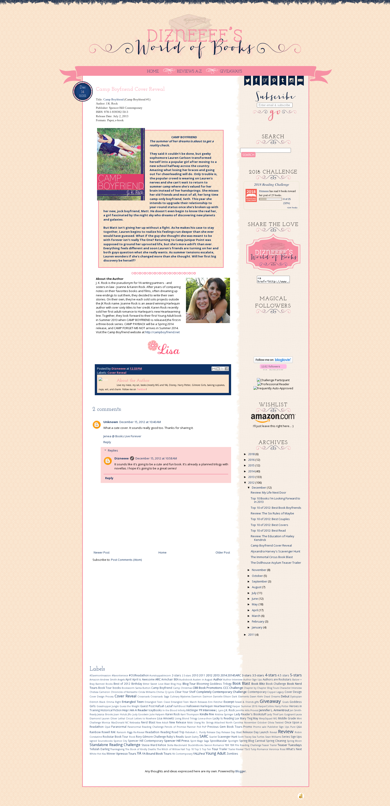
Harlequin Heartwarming (216, 706)
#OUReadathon (139, 675)
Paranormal (119, 726)
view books (292, 207)
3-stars (247, 675)
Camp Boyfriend (113, 99)
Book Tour (105, 687)
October (257, 576)
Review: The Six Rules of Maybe (272, 513)
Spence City (121, 740)
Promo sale (260, 726)
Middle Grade (287, 718)
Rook (132, 736)
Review (286, 731)
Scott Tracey (245, 736)
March (256, 616)
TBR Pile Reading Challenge (246, 745)
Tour (215, 749)
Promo (248, 726)
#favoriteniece (120, 675)
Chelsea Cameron (100, 692)
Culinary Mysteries (180, 696)
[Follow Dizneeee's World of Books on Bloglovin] (273, 362)
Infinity (182, 710)
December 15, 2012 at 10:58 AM (156, 458)
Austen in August (203, 679)
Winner (111, 753)
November (259, 570)
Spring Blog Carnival (252, 740)
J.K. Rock (229, 710)
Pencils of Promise (176, 726)
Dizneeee (118, 368)
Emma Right (114, 702)
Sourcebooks (106, 740)
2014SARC (235, 675)
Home (153, 72)
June (255, 599)
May (255, 604)
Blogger (240, 771)
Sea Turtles (258, 736)
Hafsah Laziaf (164, 706)
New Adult (162, 722)
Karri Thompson (190, 714)
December (259, 487)
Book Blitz (258, 684)
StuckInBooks (196, 745)
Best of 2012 (122, 683)
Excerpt (229, 702)
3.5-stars (258, 675)
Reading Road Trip (173, 732)
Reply (107, 442)
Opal (108, 726)
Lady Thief (273, 714)
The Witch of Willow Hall (171, 749)
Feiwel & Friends (245, 702)
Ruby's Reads (176, 736)
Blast (167, 683)
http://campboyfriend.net (162, 332)
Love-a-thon (205, 718)
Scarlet (213, 736)
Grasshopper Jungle (108, 706)
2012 (251, 482)
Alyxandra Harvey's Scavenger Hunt (275, 551)
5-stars (296, 675)
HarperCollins (266, 706)
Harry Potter (282, 706)
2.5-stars (187, 675)
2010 (195, 675)
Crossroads (144, 696)
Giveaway (271, 701)
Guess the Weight (130, 706)
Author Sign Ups (253, 679)
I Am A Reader (138, 710)
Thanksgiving (117, 749)
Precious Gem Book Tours (225, 726)
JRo (130, 714)
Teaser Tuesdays (290, 745)
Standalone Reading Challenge (116, 744)
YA (139, 753)
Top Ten (207, 749)
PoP (204, 726)
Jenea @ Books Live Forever (122, 436)
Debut (285, 696)
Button (146, 687)
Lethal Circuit (126, 718)
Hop (125, 710)
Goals (286, 702)
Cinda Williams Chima (151, 692)
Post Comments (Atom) (126, 560)
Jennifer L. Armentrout (274, 710)
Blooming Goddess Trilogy (214, 683)
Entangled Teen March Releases (189, 702)
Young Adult (216, 753)
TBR (227, 745)
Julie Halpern (157, 714)
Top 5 (198, 749)
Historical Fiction (111, 710)
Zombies (232, 753)
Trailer (223, 749)
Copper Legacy (276, 692)
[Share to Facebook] (226, 368)
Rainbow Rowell (100, 732)
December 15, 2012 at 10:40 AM (140, 422)
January (257, 627)
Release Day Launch (256, 732)
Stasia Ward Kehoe (154, 745)
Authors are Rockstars (277, 679)
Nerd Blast (148, 722)
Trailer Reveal (236, 749)
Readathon (152, 732)
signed (94, 740)
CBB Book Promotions (208, 688)
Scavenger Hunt (228, 736)
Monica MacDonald (113, 722)
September (259, 581)
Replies (113, 450)
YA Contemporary (182, 753)
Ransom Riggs (125, 732)
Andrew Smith (109, 679)
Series (286, 736)
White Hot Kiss (98, 753)
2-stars (177, 675)
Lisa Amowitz (166, 718)
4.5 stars (284, 675)
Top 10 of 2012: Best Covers (269, 525)
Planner (192, 726)
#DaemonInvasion (101, 675)
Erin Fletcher (216, 702)
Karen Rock (173, 714)
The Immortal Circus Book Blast (272, 557)
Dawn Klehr (257, 696)
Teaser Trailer (270, 745)
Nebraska (135, 722)
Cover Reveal (116, 373)
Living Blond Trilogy (186, 718)
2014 (251, 471)
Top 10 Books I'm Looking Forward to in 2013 (275, 500)
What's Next (294, 749)
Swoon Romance (214, 745)
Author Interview (233, 679)
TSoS (247, 749)
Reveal (274, 732)
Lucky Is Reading (224, 718)
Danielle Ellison (222, 696)
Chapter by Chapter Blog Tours (262, 687)
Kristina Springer (224, 714)
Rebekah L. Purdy (196, 732)
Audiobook (186, 679)
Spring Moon (294, 740)
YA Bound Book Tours (157, 753)
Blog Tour (190, 684)
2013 (251, 477)
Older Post (223, 552)
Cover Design (293, 692)
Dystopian (296, 696)
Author (218, 679)
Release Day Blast (232, 732)
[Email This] (213, 368)
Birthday (137, 683)
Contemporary (257, 692)
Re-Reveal (139, 732)
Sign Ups (296, 736)
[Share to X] (222, 368)
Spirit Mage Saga (200, 740)
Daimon (208, 696)
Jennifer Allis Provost (247, 710)
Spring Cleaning (276, 740)
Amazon (95, 679)
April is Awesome (143, 679)
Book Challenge (276, 683)
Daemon (196, 696)
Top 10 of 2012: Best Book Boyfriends (276, 508)
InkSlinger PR (194, 710)
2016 (251, 460)
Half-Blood (179, 706)
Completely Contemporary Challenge (222, 692)
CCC (226, 688)
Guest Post (147, 706)
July (254, 593)
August (256, 587)
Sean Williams (273, 736)
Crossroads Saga (160, 696)
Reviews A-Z (189, 72)
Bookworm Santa (132, 687)
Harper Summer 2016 (245, 706)
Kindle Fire (207, 714)
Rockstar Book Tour (116, 736)
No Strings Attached (214, 722)
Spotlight (233, 740)
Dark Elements (241, 696)
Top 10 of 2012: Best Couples (270, 519)
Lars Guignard (287, 714)
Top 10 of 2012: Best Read (268, 530)
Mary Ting (246, 718)
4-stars (271, 675)
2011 (251, 634)
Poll (199, 726)
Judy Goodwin (141, 714)
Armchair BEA (170, 679)
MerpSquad (266, 718)
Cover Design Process (102, 696)
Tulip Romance (260, 749)
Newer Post (101, 552)
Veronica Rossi (277, 749)
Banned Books (104, 683)
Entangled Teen (133, 702)
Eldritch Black (98, 702)
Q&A (299, 726)
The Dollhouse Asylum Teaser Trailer (276, 563)
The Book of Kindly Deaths (141, 749)
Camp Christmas (183, 687)
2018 (251, 454)
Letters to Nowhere (145, 718)
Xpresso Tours (126, 753)
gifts (257, 702)
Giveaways (231, 72)
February (258, 621)
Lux (237, 718)
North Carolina (235, 722)
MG (275, 718)
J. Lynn (220, 710)
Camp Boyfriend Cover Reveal (271, 545)
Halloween (193, 706)
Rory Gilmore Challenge (151, 736)
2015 (251, 465)
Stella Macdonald (177, 745)
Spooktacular (219, 740)
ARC (158, 679)
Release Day (214, 732)
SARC (204, 736)
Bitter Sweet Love (153, 683)
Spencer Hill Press (177, 741)
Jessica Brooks (105, 714)
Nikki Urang (194, 722)
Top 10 (190, 749)
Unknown (110, 422)
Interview (209, 710)
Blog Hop (177, 683)
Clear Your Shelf (185, 692)
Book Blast (241, 683)
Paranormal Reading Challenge (146, 726)
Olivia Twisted (276, 722)
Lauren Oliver (110, 718)
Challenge (236, 688)
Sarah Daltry (192, 736)
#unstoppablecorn (160, 675)
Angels (121, 679)
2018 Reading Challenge (271, 184)
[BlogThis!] (218, 368)
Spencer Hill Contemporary (146, 740)
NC (127, 722)
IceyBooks (155, 710)
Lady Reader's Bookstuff (250, 714)
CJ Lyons (170, 692)
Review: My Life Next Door (268, 492)
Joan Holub (121, 714)
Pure (293, 726)
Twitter (141, 389)
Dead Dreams (272, 696)
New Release (178, 722)
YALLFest (199, 753)
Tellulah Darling (100, 749)
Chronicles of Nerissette (124, 692)
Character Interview (291, 687)
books (117, 687)
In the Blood (170, 710)
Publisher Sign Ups (278, 726)
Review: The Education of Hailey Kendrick (272, 538)
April (255, 610)
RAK (113, 732)
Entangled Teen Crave (158, 702)
